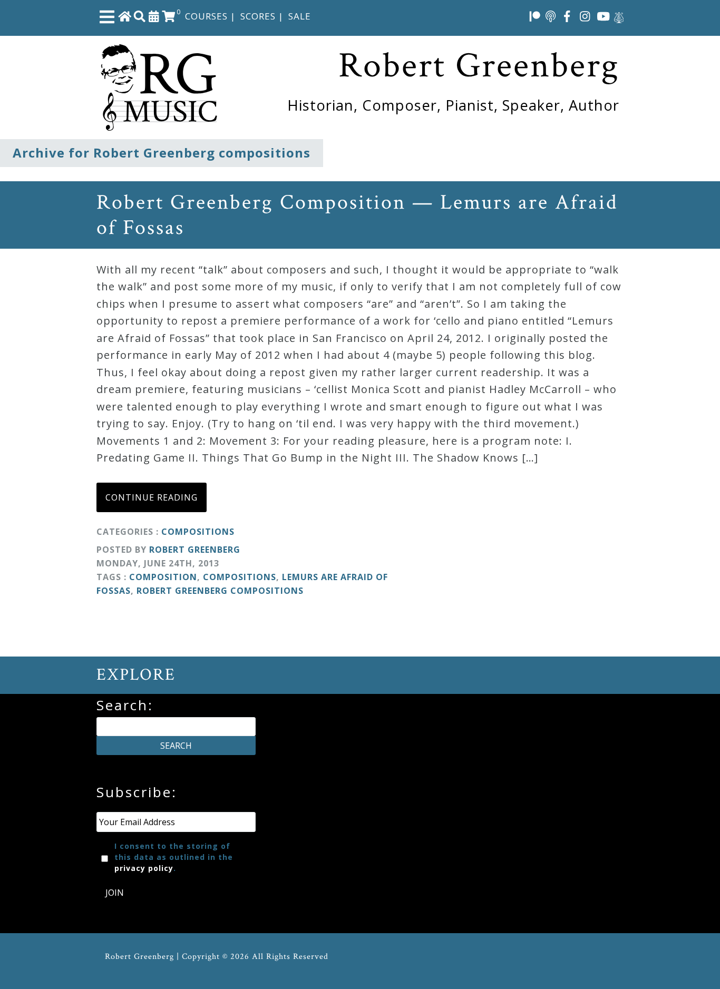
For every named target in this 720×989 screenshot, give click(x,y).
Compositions (198, 531)
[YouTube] (603, 16)
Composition (163, 577)
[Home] (125, 16)
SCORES (258, 16)
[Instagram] (585, 16)
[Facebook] (567, 16)
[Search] (139, 16)
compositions (239, 577)
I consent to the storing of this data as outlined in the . (173, 857)
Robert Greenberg (194, 549)
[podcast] (551, 16)
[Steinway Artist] (619, 16)
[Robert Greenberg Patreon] (535, 16)
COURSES (206, 16)
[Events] (154, 16)
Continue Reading (151, 497)
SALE (299, 16)
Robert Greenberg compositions (220, 590)
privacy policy (143, 868)
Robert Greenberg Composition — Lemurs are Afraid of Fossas (357, 215)
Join (114, 892)
